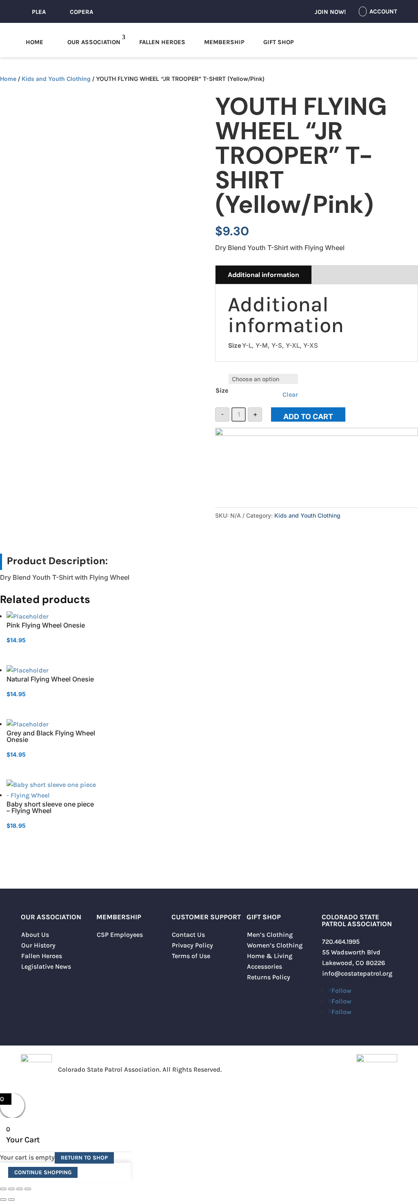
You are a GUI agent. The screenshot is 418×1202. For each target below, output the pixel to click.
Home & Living (269, 956)
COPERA (81, 12)
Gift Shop (278, 42)
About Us (35, 934)
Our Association (93, 42)
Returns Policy (268, 977)
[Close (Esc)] (27, 1189)
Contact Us (188, 934)
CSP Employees (120, 934)
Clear (290, 394)
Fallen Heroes (162, 42)
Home (34, 42)
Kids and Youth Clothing (56, 78)
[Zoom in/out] (3, 1189)
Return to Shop (84, 1157)
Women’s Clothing (274, 945)
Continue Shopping (42, 1172)
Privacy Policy (192, 945)
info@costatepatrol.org (357, 973)
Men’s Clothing (270, 934)
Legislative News (46, 966)
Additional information (263, 274)
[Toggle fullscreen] (11, 1189)
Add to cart (308, 416)
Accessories (264, 966)
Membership (224, 42)
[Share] (19, 1189)
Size (222, 390)
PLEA (39, 12)
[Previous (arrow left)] (3, 1199)
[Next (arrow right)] (11, 1199)
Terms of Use (191, 956)
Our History (38, 945)
